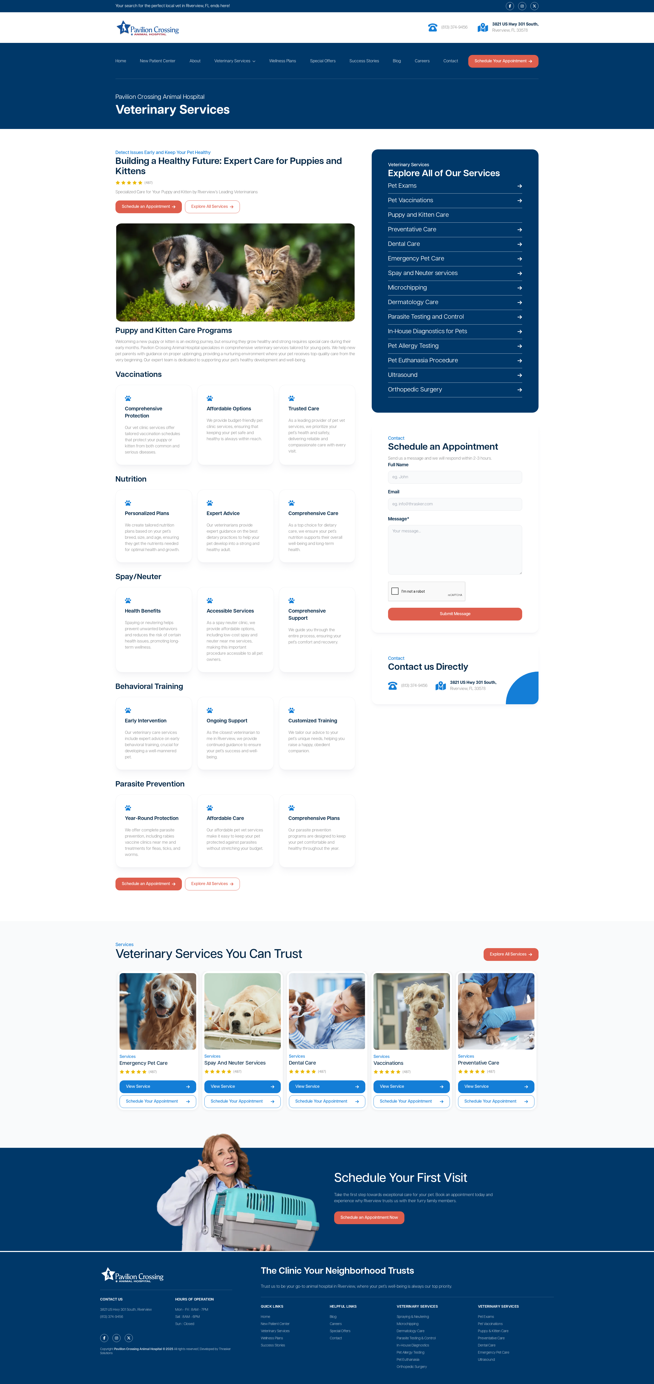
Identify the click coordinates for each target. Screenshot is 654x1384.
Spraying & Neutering (413, 1317)
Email (393, 492)
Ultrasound (486, 1360)
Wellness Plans (282, 61)
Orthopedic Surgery (412, 1367)
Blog (397, 61)
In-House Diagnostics (413, 1345)
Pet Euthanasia (408, 1360)
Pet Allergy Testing (410, 1353)
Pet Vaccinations (490, 1324)
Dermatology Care (410, 1331)
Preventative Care (491, 1338)
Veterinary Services (232, 61)
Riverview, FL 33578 (468, 689)
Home (120, 61)
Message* (398, 519)
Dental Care (486, 1345)
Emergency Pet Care (493, 1353)
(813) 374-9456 (454, 28)
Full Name (398, 465)
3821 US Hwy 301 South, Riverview (126, 1310)
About (195, 61)
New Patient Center (158, 61)
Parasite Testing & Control (416, 1338)
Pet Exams (486, 1317)
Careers (422, 61)
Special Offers (323, 61)
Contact (450, 61)
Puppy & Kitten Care (493, 1331)
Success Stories (364, 61)
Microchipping (407, 1324)
